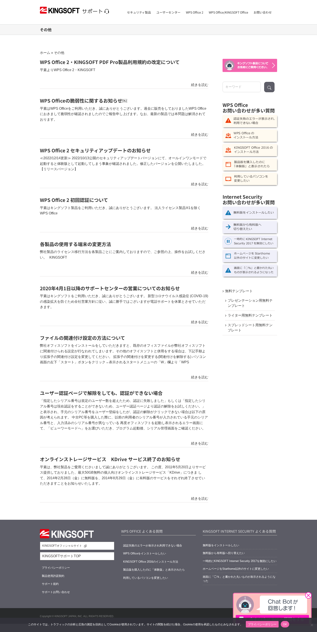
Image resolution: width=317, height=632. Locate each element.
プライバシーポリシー (56, 567)
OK (285, 624)
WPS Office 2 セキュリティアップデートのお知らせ (95, 150)
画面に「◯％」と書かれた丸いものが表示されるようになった (239, 579)
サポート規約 (50, 583)
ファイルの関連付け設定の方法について (82, 337)
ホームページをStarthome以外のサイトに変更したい (236, 568)
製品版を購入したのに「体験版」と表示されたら (154, 569)
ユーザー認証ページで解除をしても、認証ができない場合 (101, 392)
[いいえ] (311, 625)
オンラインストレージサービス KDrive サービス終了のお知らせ (110, 459)
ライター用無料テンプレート (250, 315)
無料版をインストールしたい (221, 545)
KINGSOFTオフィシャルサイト (62, 545)
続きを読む (199, 85)
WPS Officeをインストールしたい (144, 553)
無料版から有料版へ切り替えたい (224, 553)
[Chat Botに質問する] (250, 65)
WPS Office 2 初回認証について (74, 199)
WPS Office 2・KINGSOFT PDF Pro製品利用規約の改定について (110, 61)
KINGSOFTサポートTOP (61, 556)
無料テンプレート (239, 291)
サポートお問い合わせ (56, 592)
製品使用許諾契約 (53, 575)
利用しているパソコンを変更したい (145, 577)
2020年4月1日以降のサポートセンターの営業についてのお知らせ (110, 288)
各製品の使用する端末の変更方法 (75, 243)
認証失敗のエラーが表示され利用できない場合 (152, 545)
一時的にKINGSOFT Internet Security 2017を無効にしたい (239, 561)
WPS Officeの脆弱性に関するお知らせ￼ (83, 100)
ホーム (45, 53)
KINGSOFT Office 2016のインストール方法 (150, 561)
